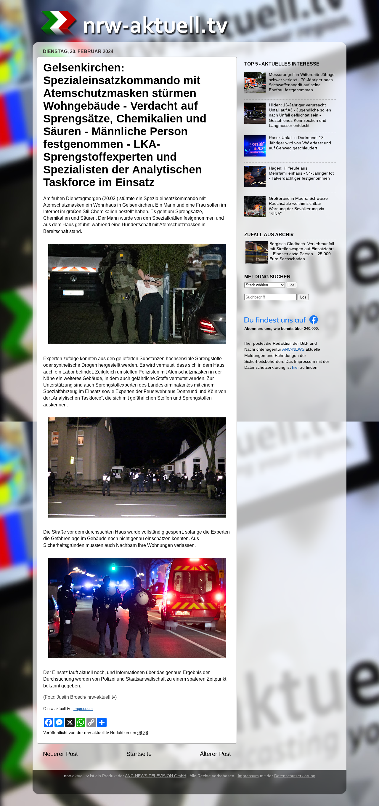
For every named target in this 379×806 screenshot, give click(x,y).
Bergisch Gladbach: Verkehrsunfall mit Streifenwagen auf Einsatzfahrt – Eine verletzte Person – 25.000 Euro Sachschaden (301, 251)
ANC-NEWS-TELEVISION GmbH (155, 775)
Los (303, 297)
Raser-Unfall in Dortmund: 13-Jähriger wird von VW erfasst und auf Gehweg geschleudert (300, 142)
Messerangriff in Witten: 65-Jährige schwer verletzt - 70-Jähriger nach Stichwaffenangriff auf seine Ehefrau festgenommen (302, 82)
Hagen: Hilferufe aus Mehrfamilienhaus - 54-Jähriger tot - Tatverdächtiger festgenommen (301, 173)
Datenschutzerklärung (294, 775)
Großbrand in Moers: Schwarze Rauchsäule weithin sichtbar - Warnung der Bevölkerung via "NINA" (298, 206)
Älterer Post (215, 754)
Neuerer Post (60, 754)
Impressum (83, 708)
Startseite (139, 754)
